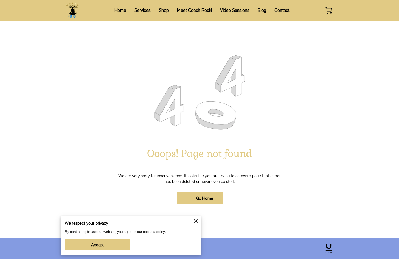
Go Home (204, 198)
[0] (328, 10)
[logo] (329, 248)
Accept (97, 245)
